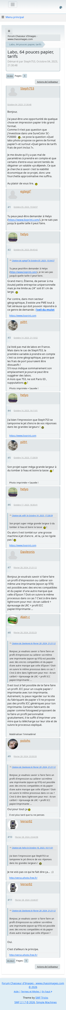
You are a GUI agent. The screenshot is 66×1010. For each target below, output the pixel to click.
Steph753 (27, 88)
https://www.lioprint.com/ (24, 219)
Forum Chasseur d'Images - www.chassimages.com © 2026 (33, 985)
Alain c (25, 617)
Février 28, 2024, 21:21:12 (25, 567)
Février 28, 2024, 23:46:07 (26, 900)
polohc (25, 740)
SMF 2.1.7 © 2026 (24, 1002)
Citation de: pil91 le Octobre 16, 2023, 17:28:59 (32, 515)
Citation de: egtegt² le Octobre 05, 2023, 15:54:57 (33, 260)
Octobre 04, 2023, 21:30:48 (19, 104)
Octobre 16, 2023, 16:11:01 (26, 410)
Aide (16, 991)
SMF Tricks (41, 997)
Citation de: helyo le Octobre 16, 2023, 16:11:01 (32, 847)
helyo (24, 234)
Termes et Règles (30, 991)
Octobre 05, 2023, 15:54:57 (26, 207)
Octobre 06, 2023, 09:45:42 (26, 250)
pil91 (23, 322)
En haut (10, 961)
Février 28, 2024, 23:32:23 (25, 632)
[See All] (9, 30)
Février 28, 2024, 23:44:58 (26, 837)
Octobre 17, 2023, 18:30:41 (26, 505)
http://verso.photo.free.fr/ (23, 877)
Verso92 (26, 821)
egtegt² (25, 191)
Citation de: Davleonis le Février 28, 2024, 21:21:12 (34, 643)
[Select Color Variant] (60, 7)
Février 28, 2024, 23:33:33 (25, 756)
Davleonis (27, 552)
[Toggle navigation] (12, 4)
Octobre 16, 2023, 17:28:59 (26, 457)
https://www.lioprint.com (22, 315)
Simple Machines (46, 1002)
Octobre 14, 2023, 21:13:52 (26, 338)
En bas (10, 76)
